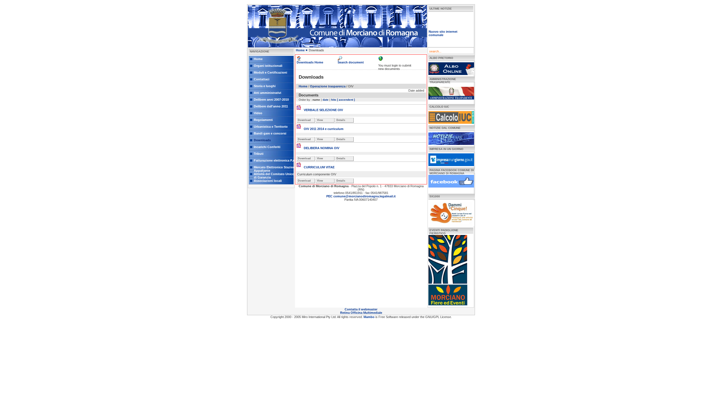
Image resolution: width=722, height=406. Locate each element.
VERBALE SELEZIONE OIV (323, 110)
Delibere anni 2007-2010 (271, 99)
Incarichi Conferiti (267, 147)
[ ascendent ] (346, 99)
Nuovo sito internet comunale (443, 28)
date (326, 99)
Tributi (258, 153)
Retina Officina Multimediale (361, 312)
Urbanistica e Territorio (271, 126)
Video (258, 113)
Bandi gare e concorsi (270, 133)
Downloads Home (310, 62)
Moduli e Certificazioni (270, 72)
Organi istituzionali (268, 65)
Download (304, 120)
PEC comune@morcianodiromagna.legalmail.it (361, 196)
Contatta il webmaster (361, 309)
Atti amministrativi (267, 92)
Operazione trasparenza (327, 86)
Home (258, 59)
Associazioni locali (268, 180)
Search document (351, 62)
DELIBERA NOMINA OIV (321, 148)
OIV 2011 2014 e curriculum (324, 129)
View (320, 120)
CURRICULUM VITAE (319, 167)
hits (333, 99)
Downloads (262, 140)
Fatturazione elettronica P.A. (275, 160)
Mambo (369, 317)
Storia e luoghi (265, 86)
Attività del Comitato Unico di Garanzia (274, 175)
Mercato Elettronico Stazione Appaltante (275, 168)
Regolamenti (263, 120)
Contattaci (261, 79)
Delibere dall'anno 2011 (271, 106)
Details (340, 120)
